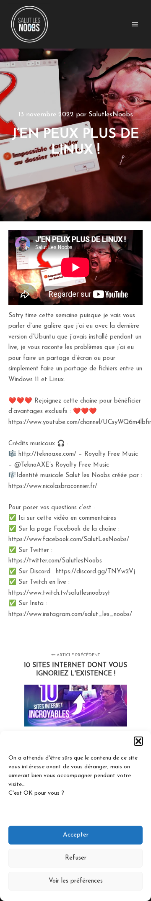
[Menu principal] (135, 24)
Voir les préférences (76, 881)
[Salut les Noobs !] (29, 24)
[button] (138, 741)
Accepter (76, 835)
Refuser (75, 858)
